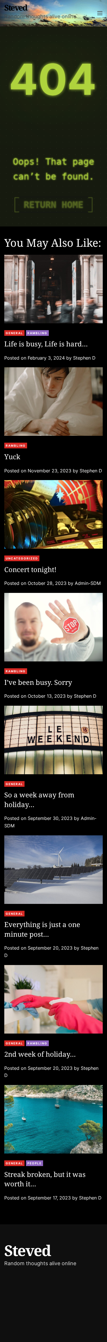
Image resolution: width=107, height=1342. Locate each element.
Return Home (53, 204)
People (34, 1163)
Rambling (37, 333)
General (14, 333)
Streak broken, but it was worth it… (45, 1179)
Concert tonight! (30, 569)
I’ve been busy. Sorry (38, 682)
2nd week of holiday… (40, 1054)
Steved (15, 8)
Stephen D (84, 358)
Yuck (12, 456)
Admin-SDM (88, 583)
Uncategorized (22, 558)
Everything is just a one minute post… (42, 929)
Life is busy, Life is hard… (46, 343)
